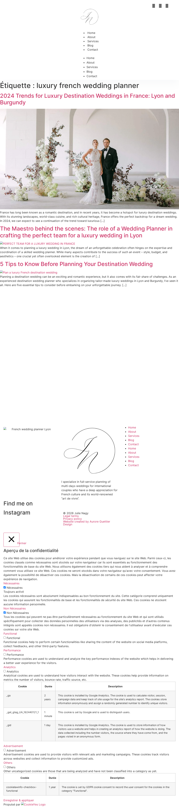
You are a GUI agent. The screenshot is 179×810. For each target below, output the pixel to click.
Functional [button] (10, 633)
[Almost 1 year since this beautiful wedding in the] (163, 356)
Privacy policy (72, 518)
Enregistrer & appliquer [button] (18, 800)
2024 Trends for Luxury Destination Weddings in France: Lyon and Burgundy (87, 99)
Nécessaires (15, 587)
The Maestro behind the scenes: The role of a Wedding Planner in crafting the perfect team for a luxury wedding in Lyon (86, 232)
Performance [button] (12, 650)
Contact (92, 49)
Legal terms (71, 516)
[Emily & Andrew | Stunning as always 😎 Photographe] (133, 331)
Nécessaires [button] (11, 583)
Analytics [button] (9, 667)
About (91, 37)
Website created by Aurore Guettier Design (86, 523)
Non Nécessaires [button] (14, 608)
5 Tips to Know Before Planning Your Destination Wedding (76, 264)
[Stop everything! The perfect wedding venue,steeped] (16, 322)
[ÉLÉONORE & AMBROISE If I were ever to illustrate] (45, 339)
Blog (90, 45)
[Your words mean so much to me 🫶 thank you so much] (104, 329)
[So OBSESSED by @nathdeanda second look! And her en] (74, 347)
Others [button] (7, 762)
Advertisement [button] (13, 746)
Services (93, 41)
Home (91, 33)
